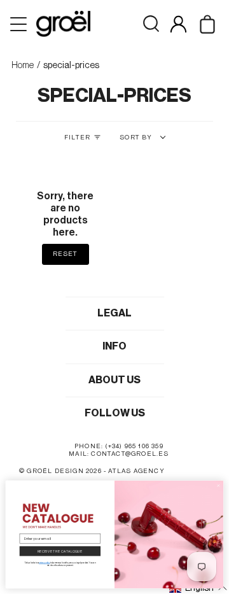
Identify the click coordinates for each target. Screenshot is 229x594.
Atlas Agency (136, 471)
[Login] (178, 24)
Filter (77, 137)
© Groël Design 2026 (60, 471)
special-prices (71, 65)
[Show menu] (19, 24)
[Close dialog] (218, 485)
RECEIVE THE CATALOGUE (60, 551)
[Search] (151, 24)
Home (22, 65)
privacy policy (44, 563)
